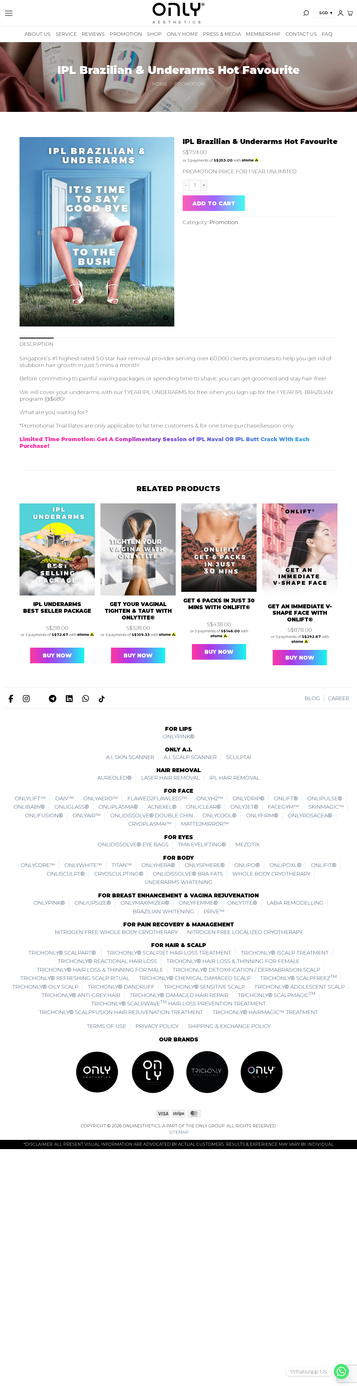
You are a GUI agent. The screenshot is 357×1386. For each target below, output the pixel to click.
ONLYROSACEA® (310, 815)
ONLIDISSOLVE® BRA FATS (188, 874)
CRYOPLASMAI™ (150, 824)
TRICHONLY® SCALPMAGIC (276, 994)
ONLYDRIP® (248, 798)
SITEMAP (178, 1132)
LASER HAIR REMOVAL (170, 778)
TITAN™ (122, 865)
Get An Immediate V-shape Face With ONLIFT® (300, 613)
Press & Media (222, 34)
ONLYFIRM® (262, 815)
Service (66, 34)
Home (159, 84)
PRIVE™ (214, 911)
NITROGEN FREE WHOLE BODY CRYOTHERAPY (116, 932)
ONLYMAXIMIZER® (144, 903)
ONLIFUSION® (44, 815)
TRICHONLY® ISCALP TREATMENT (285, 953)
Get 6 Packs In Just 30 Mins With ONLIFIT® (219, 604)
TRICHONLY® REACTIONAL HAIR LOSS (107, 961)
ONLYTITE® (242, 903)
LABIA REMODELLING (295, 903)
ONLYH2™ (209, 798)
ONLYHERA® (158, 865)
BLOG (312, 698)
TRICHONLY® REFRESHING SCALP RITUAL (74, 978)
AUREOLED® (114, 778)
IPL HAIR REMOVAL (234, 778)
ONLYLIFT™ (30, 798)
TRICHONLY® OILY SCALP (45, 987)
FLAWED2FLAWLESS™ (157, 798)
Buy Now (57, 655)
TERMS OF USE (106, 1026)
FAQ (327, 34)
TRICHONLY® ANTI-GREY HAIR (81, 995)
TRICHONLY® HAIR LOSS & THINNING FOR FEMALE (233, 961)
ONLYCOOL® (219, 815)
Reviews (93, 34)
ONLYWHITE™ (83, 865)
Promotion (126, 34)
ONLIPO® (247, 865)
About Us (38, 34)
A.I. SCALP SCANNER (190, 757)
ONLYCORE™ (38, 865)
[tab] (37, 344)
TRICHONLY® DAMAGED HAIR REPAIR (179, 995)
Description (37, 344)
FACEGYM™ (283, 807)
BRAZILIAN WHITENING (163, 911)
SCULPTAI (238, 757)
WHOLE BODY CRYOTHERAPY (271, 874)
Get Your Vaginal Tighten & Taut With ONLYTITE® (138, 611)
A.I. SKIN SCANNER (130, 757)
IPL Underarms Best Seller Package (57, 607)
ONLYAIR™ (87, 815)
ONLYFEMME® (198, 903)
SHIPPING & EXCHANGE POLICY (229, 1026)
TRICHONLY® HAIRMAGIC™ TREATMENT (265, 1012)
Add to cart (213, 203)
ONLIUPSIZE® (92, 903)
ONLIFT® (286, 798)
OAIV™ (64, 798)
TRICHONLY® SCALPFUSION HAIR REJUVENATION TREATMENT (121, 1012)
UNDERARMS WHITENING (178, 882)
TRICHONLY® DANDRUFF (121, 987)
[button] (8, 13)
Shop (154, 34)
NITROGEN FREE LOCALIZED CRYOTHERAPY (245, 932)
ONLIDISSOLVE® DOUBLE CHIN (151, 815)
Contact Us (301, 34)
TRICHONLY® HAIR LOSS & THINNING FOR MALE (100, 970)
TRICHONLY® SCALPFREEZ (298, 977)
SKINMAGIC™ (326, 807)
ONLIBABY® (29, 807)
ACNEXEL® (162, 807)
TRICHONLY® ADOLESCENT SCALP (299, 987)
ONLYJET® (244, 807)
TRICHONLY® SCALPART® (62, 953)
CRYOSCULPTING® (118, 874)
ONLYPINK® (178, 736)
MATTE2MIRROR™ (205, 824)
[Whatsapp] (341, 1371)
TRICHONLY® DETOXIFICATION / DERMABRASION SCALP (246, 970)
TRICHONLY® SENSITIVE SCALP (204, 987)
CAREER (338, 698)
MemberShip (263, 34)
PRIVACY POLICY (157, 1026)
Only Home (182, 34)
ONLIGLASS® (71, 807)
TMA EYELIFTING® (202, 844)
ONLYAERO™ (100, 798)
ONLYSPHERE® (205, 865)
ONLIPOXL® (285, 865)
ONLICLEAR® (203, 807)
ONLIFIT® (323, 865)
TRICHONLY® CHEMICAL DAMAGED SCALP (195, 978)
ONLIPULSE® (324, 798)
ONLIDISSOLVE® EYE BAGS (133, 844)
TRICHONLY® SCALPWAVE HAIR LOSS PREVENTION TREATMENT (178, 1003)
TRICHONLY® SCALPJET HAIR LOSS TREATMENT (169, 953)
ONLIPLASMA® (118, 807)
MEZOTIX (247, 844)
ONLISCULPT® (66, 874)
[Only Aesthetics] (178, 13)
